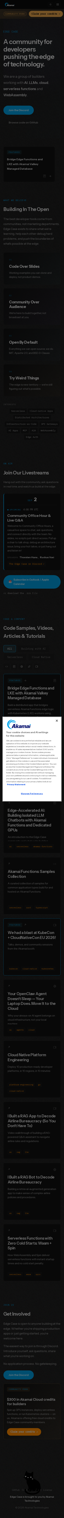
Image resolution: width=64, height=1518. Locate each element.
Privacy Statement (16, 784)
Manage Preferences (32, 793)
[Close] (57, 720)
